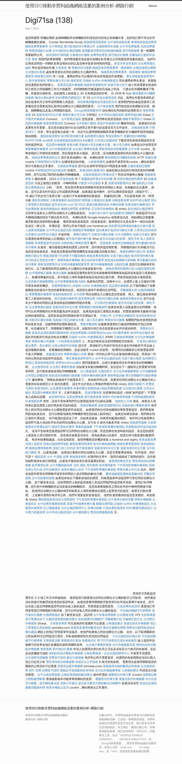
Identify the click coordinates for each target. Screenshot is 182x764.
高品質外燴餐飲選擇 (45, 392)
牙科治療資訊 (51, 469)
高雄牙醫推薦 (93, 392)
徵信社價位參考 (45, 97)
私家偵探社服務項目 (92, 170)
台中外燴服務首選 (60, 149)
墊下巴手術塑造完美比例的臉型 (117, 640)
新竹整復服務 (131, 50)
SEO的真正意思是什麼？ (41, 260)
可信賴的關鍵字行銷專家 (135, 610)
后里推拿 (105, 243)
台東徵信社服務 (80, 55)
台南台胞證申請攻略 (64, 345)
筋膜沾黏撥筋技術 (97, 204)
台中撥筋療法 (81, 512)
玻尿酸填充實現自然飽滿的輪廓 (102, 50)
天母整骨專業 (58, 623)
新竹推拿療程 (37, 80)
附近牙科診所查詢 (125, 63)
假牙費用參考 (107, 465)
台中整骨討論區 (71, 119)
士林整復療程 (58, 200)
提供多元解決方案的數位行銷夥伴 (99, 683)
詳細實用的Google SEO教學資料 (109, 332)
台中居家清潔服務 (36, 657)
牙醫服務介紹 (128, 290)
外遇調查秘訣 (51, 615)
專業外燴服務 (143, 499)
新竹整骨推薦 (92, 397)
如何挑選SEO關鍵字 (122, 213)
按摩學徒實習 (99, 55)
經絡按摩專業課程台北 (46, 157)
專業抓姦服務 (83, 426)
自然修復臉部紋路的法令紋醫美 (74, 140)
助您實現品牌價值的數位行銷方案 (130, 226)
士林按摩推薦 (92, 653)
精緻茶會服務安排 (95, 85)
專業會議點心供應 (40, 50)
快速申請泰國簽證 (123, 243)
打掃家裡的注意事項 (48, 161)
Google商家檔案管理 (87, 110)
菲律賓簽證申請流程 (47, 243)
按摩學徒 (84, 209)
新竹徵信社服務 (118, 55)
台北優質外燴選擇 (61, 388)
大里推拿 (61, 67)
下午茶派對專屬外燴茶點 (109, 426)
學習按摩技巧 (115, 136)
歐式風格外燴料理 (66, 298)
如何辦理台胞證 (95, 136)
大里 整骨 (31, 59)
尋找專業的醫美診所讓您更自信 (97, 102)
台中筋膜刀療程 (86, 123)
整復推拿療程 (78, 456)
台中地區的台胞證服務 (67, 50)
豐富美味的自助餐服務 (113, 149)
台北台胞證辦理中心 (74, 508)
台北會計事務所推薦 (85, 149)
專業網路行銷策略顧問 (93, 307)
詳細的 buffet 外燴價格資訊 (100, 80)
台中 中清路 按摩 (58, 456)
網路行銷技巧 (81, 234)
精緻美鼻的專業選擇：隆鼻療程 (112, 67)
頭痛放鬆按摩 (140, 127)
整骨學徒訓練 (134, 114)
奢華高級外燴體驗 (68, 260)
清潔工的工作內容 (64, 448)
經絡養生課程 (44, 76)
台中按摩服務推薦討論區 (71, 281)
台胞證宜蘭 (121, 264)
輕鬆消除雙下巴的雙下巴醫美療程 (64, 256)
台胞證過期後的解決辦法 (61, 619)
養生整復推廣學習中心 (80, 358)
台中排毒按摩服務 (105, 615)
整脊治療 (72, 144)
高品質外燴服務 (56, 144)
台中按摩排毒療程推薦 (52, 503)
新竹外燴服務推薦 (102, 264)
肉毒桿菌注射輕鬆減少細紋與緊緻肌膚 (97, 388)
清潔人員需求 (33, 444)
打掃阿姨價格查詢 (143, 397)
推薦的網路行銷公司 (133, 251)
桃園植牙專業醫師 (84, 230)
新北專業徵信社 (35, 187)
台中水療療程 (124, 234)
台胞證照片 (105, 371)
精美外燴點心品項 (73, 469)
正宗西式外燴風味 (103, 209)
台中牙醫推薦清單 (61, 465)
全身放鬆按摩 (34, 401)
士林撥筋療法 (114, 623)
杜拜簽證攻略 (65, 179)
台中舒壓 (79, 294)
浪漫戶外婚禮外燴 (108, 123)
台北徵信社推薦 (35, 72)
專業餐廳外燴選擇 (37, 149)
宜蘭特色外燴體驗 (135, 136)
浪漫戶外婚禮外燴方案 (81, 503)
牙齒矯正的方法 (133, 619)
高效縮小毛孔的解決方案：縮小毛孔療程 (104, 144)
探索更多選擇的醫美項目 (86, 627)
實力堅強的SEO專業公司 (79, 46)
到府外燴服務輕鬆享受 (75, 264)
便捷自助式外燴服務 (137, 623)
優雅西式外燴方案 (119, 674)
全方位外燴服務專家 (126, 371)
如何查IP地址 (57, 397)
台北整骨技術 (40, 367)
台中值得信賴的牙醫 (121, 499)
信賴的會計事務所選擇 (75, 243)
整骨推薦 (46, 649)
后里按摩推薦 (75, 397)
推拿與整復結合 (50, 209)
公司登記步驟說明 (106, 140)
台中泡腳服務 (148, 371)
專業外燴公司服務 (43, 341)
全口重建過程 (88, 371)
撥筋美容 (76, 80)
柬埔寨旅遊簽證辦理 (144, 42)
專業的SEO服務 (82, 67)
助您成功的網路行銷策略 (120, 260)
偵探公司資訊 (141, 234)
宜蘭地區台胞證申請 (142, 55)
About (153, 5)
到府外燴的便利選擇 (130, 179)
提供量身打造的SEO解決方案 (114, 230)
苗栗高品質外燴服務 (70, 85)
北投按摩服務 (78, 332)
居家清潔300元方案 (48, 114)
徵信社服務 (60, 273)
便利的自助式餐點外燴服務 (66, 653)
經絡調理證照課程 (95, 42)
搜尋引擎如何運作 (63, 426)
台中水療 (134, 149)
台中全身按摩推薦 (49, 674)
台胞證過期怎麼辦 (144, 67)
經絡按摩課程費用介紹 (120, 268)
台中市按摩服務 (130, 46)
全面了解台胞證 (120, 256)
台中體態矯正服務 (41, 273)
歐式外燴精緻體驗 (104, 444)
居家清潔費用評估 (119, 183)
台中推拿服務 (106, 106)
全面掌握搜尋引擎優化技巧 (100, 174)
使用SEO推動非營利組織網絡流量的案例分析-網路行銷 (79, 5)
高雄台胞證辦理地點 (56, 444)
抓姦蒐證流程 (54, 354)
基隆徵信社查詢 (71, 640)
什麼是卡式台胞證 (89, 183)
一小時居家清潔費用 (68, 341)
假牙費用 (92, 465)
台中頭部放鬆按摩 (119, 42)
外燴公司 (106, 315)
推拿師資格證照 (63, 294)
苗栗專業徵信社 (62, 285)
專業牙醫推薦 (88, 324)
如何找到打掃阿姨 (57, 55)
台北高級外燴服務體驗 (40, 281)
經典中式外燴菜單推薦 (116, 397)
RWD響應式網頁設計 (68, 97)
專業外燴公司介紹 (58, 80)
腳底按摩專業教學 (37, 46)
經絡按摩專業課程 (129, 444)
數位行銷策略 (75, 657)
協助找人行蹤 (144, 183)
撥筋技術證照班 (50, 136)
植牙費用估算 (86, 298)
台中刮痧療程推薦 (43, 478)
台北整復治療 (125, 615)
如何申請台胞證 (140, 200)
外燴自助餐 (117, 204)
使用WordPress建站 (68, 362)
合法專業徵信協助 (40, 307)
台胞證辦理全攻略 (107, 46)
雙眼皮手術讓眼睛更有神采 (77, 670)
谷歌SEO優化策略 (102, 234)
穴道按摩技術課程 (114, 508)
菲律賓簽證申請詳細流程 (50, 170)
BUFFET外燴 (33, 140)
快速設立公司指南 (86, 662)
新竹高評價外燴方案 (79, 238)
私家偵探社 (42, 388)
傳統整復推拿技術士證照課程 (57, 499)
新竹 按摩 (35, 670)
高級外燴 (151, 157)
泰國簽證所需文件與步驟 (97, 179)
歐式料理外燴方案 (73, 136)
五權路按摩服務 (67, 166)
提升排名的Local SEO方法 (68, 204)
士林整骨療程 (96, 161)
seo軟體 (47, 140)
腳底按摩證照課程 (81, 444)
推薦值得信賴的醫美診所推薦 (121, 666)
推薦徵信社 (89, 640)
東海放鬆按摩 (147, 439)
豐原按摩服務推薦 (102, 512)
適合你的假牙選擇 (92, 260)
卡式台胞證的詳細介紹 (126, 636)
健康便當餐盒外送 (131, 298)
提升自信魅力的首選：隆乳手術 (120, 238)
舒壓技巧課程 (58, 657)
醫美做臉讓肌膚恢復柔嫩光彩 (124, 473)
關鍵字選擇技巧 (133, 119)
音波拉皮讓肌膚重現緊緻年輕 (50, 332)
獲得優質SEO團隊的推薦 (120, 157)
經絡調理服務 (138, 422)
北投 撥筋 (79, 465)
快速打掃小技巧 (117, 85)
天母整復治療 (51, 640)
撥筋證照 (40, 456)
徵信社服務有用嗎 (114, 627)
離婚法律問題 (69, 209)
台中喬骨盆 (56, 46)
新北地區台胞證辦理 (140, 209)
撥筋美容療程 (40, 200)
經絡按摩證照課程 (98, 256)
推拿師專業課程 (53, 123)
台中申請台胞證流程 (104, 97)
